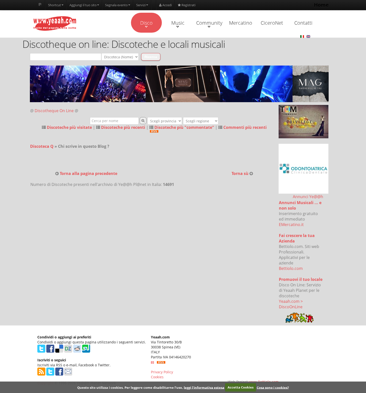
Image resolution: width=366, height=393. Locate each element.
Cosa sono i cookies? (273, 387)
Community (209, 22)
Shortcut (54, 5)
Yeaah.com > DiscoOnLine (291, 304)
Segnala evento (116, 5)
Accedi (167, 5)
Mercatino (240, 22)
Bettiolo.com (291, 268)
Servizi (141, 5)
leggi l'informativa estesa (204, 387)
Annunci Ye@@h (308, 196)
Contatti (303, 22)
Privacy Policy (162, 372)
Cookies (157, 377)
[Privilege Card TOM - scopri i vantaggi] (303, 121)
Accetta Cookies (240, 387)
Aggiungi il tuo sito (83, 5)
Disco (146, 22)
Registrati (188, 5)
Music (177, 22)
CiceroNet (272, 22)
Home (321, 4)
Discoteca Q (42, 146)
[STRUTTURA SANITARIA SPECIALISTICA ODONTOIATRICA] (303, 169)
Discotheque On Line (54, 110)
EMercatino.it (291, 224)
